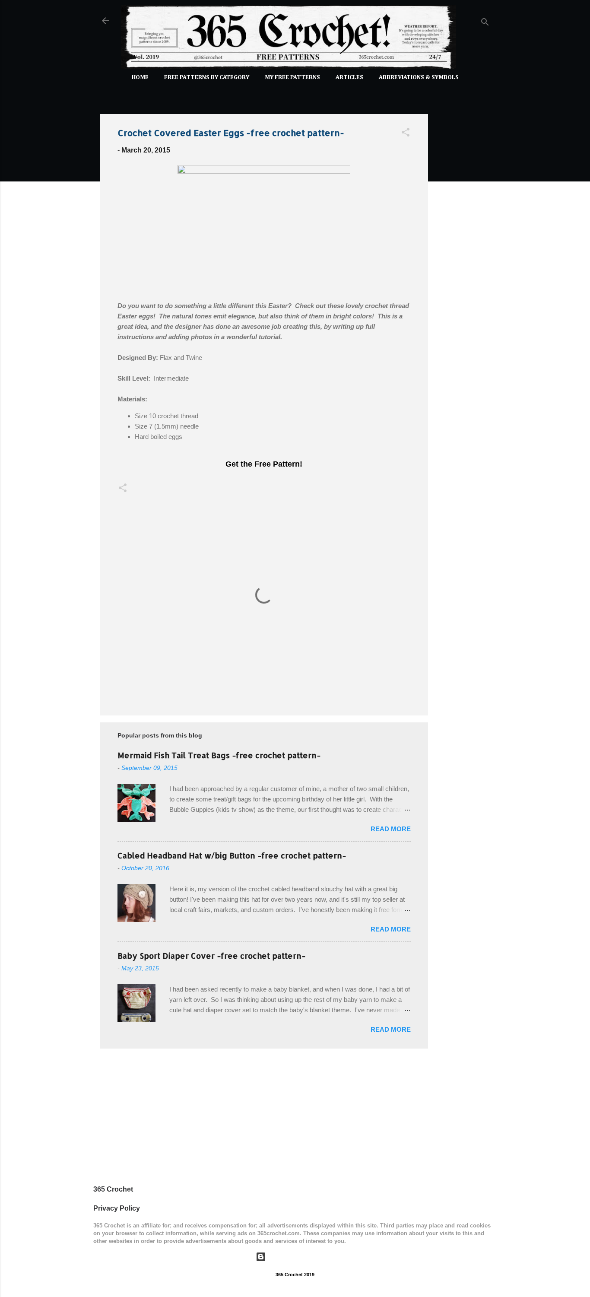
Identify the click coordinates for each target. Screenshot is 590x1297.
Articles (349, 77)
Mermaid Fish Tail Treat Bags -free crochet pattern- (218, 755)
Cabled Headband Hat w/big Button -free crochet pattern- (231, 855)
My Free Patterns (292, 77)
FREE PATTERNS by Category (206, 77)
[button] (405, 133)
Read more (391, 829)
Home (140, 77)
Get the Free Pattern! (263, 464)
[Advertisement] (462, 236)
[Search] (485, 23)
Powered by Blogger (300, 1256)
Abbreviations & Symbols (419, 77)
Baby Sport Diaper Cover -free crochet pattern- (211, 955)
